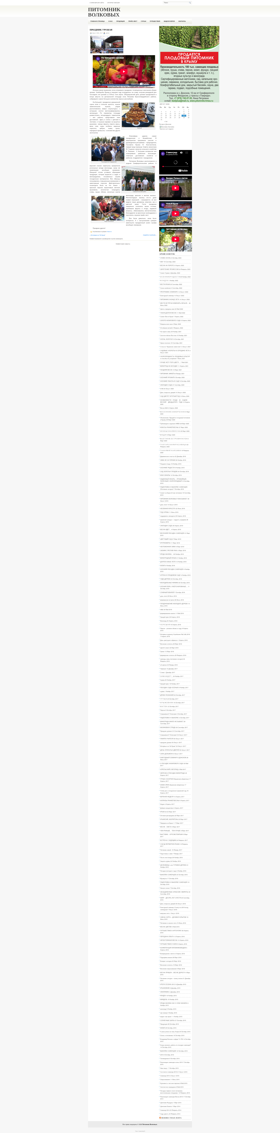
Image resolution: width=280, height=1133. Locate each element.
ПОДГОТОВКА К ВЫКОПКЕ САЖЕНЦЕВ (173, 882)
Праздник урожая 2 (166, 731)
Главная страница (97, 21)
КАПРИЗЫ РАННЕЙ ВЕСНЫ (169, 800)
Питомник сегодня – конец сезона (171, 978)
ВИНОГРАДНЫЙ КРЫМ (168, 558)
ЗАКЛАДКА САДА (166, 385)
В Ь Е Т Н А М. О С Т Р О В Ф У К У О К (173, 439)
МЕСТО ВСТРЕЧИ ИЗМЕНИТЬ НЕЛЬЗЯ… (174, 303)
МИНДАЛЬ (163, 999)
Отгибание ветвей (166, 328)
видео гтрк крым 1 (166, 1016)
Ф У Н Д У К (164, 280)
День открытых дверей (167, 392)
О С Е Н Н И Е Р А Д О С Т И (170, 277)
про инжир (163, 1013)
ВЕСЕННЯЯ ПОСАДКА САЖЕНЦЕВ (172, 533)
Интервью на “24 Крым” (98, 235)
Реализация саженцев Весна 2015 (171, 1097)
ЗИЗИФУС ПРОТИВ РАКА (168, 550)
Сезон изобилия (165, 288)
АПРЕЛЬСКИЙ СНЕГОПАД (169, 769)
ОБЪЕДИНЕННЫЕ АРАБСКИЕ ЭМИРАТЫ (174, 892)
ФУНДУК (163, 995)
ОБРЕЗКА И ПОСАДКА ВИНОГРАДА (172, 773)
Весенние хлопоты (166, 644)
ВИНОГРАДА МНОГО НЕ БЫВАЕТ (171, 721)
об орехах (163, 665)
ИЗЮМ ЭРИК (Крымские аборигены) (172, 785)
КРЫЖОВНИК (165, 988)
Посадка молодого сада (168, 871)
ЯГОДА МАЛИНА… (166, 554)
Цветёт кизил (164, 648)
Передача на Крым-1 (167, 823)
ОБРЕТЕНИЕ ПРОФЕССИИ (169, 269)
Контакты (182, 21)
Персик (162, 710)
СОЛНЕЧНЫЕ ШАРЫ (167, 1020)
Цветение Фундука (166, 1103)
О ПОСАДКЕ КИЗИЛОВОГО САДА (171, 763)
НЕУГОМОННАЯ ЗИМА (168, 547)
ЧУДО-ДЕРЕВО (165, 579)
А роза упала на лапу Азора (169, 1032)
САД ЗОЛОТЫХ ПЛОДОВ (168, 471)
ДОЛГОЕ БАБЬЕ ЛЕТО (168, 562)
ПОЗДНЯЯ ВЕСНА (166, 370)
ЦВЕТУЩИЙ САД (166, 539)
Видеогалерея (169, 21)
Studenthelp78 (142, 1131)
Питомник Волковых (104, 11)
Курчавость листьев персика (169, 1083)
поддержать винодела (167, 516)
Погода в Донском (165, 124)
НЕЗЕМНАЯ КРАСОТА (167, 508)
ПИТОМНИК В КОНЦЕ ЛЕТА (169, 299)
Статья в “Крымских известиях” (170, 347)
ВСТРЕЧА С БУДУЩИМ (168, 840)
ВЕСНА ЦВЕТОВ (166, 927)
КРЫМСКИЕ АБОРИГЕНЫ (169, 819)
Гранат (162, 651)
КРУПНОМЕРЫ (165, 543)
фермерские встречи (167, 600)
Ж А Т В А (163, 706)
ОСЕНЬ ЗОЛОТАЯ (166, 339)
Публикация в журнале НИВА (170, 424)
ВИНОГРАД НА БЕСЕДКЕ (169, 366)
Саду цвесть (164, 1114)
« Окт (166, 121)
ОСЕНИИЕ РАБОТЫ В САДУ (169, 381)
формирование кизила (167, 613)
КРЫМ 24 (163, 812)
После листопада (166, 857)
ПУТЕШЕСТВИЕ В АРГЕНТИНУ (170, 930)
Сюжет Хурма (164, 273)
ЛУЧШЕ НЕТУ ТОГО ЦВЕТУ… (170, 362)
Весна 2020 (164, 408)
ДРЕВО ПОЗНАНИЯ (167, 695)
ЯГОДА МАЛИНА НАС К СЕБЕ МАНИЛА (173, 1003)
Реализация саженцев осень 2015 (171, 1062)
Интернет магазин (113, 2)
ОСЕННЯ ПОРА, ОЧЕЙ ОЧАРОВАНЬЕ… (173, 586)
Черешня (163, 669)
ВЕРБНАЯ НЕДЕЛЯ (166, 797)
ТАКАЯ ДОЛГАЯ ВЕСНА (168, 313)
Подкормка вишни (166, 957)
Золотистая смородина (168, 1087)
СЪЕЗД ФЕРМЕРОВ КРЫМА (170, 844)
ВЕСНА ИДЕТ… (165, 529)
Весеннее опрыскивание (168, 969)
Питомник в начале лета (168, 923)
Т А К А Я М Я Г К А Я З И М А (170, 450)
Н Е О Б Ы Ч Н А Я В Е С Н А (170, 431)
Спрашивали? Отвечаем (168, 714)
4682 (161, 609)
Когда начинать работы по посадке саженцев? (175, 1045)
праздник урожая (166, 742)
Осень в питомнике (166, 1035)
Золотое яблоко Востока (168, 335)
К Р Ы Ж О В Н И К (166, 703)
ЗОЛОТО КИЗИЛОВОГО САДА (170, 320)
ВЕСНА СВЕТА (165, 827)
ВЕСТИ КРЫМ (165, 284)
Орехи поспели (165, 343)
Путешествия (155, 21)
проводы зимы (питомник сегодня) (171, 659)
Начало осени (164, 888)
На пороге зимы (165, 332)
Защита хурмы (165, 861)
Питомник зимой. (165, 850)
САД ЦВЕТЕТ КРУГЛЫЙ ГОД (170, 396)
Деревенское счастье (167, 456)
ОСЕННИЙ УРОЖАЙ (167, 377)
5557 (161, 262)
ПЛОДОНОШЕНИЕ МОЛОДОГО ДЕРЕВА (174, 604)
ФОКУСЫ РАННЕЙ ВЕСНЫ (169, 427)
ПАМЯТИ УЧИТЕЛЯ (149, 235)
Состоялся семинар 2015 (168, 1072)
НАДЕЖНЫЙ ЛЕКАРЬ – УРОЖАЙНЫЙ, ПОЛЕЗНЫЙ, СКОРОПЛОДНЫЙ (173, 480)
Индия (162, 804)
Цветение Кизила (166, 1106)
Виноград (163, 621)
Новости (109, 231)
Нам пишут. (164, 1068)
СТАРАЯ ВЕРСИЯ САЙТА (97, 2)
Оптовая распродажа (167, 815)
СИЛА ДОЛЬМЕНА (166, 754)
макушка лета (164, 913)
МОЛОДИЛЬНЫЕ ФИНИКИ (169, 583)
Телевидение (164, 1058)
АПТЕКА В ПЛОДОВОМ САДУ (170, 575)
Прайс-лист (132, 21)
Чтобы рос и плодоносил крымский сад (173, 791)
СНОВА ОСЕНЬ (165, 258)
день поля (163, 505)
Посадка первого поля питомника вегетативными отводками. (171, 1092)
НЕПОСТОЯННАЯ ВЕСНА (168, 940)
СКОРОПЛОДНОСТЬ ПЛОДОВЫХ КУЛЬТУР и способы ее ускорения (175, 357)
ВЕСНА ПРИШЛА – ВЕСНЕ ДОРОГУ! (172, 972)
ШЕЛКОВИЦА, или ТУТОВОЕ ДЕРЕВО (173, 865)
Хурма (162, 680)
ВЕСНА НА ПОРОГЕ (167, 265)
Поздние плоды (165, 464)
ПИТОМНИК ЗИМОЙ (167, 373)
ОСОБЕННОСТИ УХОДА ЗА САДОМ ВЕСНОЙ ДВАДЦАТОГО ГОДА (173, 401)
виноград (163, 1009)
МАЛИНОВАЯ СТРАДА (168, 727)
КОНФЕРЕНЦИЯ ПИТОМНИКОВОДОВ (173, 948)
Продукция (120, 21)
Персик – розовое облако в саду (171, 628)
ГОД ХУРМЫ (164, 512)
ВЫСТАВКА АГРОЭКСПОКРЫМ (171, 834)
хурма (162, 691)
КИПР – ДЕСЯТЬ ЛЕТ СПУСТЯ (170, 898)
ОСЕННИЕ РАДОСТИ (167, 468)
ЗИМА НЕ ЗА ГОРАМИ (167, 460)
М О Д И (163, 435)
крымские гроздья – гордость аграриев (173, 520)
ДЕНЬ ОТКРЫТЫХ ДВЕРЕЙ (169, 750)
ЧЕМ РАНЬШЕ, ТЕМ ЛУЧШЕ (170, 831)
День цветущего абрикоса (168, 640)
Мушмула (163, 878)
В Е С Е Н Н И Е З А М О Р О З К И (172, 412)
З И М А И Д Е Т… (166, 676)
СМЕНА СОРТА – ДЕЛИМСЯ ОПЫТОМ (173, 917)
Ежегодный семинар (167, 296)
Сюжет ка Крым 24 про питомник (171, 493)
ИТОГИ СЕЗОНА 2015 (167, 984)
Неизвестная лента (171, 1118)
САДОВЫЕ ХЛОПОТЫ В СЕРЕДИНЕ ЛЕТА (174, 350)
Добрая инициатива (166, 808)
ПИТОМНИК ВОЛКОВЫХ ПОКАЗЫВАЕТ (173, 499)
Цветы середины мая (167, 309)
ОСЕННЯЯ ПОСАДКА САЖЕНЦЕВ (171, 569)
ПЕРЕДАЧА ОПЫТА (167, 936)
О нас (110, 21)
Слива (162, 672)
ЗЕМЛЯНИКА (164, 992)
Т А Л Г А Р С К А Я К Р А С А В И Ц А (173, 444)
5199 (161, 389)
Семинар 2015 (165, 1076)
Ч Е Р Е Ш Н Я (165, 625)
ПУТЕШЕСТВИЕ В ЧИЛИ (168, 944)
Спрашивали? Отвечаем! (168, 735)
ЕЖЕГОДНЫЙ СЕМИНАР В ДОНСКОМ (173, 757)
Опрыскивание (165, 1079)
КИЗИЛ (162, 565)
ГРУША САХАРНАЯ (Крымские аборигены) (174, 779)
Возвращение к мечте (167, 954)
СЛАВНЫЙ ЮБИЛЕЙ (167, 592)
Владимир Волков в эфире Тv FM (171, 1039)
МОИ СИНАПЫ (165, 475)
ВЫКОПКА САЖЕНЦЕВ (168, 875)
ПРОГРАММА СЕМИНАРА (169, 292)
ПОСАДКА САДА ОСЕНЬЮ (169, 687)
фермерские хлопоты (167, 655)
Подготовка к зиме (166, 854)
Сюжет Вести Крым (166, 316)
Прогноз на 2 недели (166, 129)
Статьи (143, 21)
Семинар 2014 (165, 1110)
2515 (161, 1055)
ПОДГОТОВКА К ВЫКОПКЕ (169, 718)
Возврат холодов (166, 961)
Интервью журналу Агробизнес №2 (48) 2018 (175, 634)
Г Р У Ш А (163, 699)
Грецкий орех (164, 617)
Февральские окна (166, 324)
